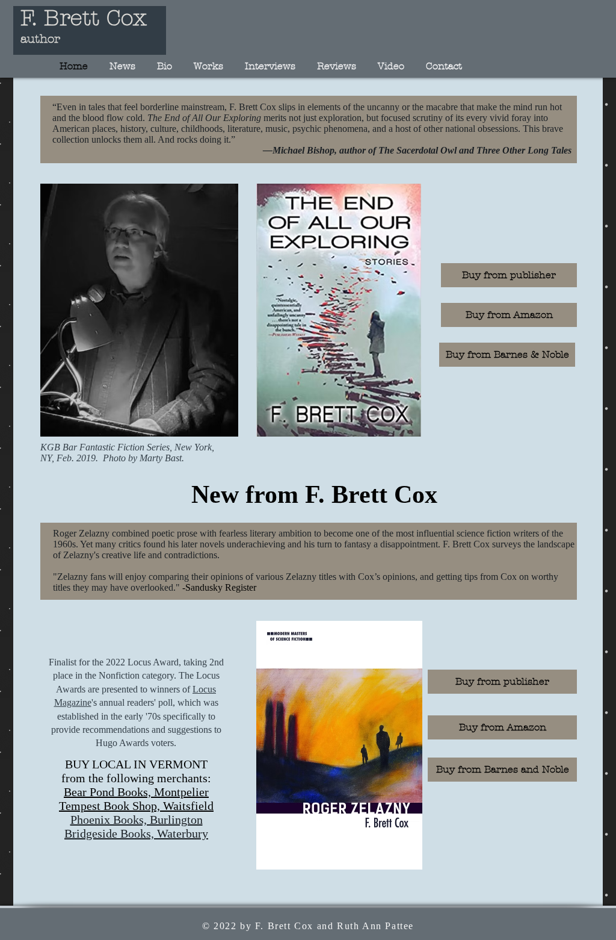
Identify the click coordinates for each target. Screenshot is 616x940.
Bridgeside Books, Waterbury (136, 833)
